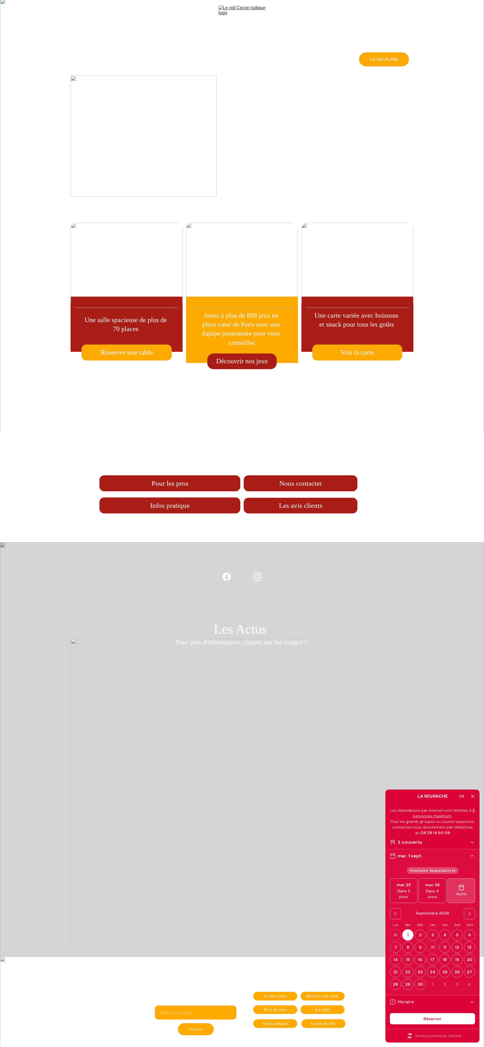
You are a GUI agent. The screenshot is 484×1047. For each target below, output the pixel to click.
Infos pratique (170, 505)
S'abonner (196, 1029)
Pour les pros (170, 483)
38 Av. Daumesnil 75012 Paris (242, 415)
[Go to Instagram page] (88, 59)
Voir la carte (357, 352)
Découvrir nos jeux (242, 361)
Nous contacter (300, 483)
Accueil (161, 59)
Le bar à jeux (275, 996)
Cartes (272, 59)
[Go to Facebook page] (80, 59)
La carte (322, 1009)
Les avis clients (300, 505)
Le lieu (192, 59)
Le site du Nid (384, 59)
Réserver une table (232, 59)
